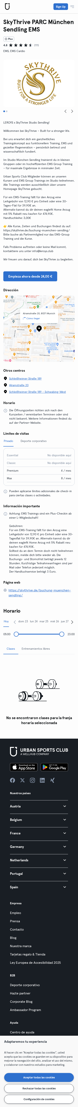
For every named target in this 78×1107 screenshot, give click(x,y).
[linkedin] (42, 780)
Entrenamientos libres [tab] (36, 649)
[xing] (52, 780)
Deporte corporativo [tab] (34, 441)
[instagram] (32, 780)
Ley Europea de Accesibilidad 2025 (35, 962)
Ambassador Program (25, 1010)
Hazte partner (20, 993)
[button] (39, 806)
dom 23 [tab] (23, 621)
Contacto (17, 929)
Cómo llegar (33, 318)
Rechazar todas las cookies (39, 1088)
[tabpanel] (39, 692)
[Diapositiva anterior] (65, 111)
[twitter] (22, 780)
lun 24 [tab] (34, 621)
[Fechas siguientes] (72, 622)
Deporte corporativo (25, 985)
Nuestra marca (20, 946)
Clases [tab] (11, 649)
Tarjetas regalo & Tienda (27, 954)
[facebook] (12, 780)
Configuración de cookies (39, 1099)
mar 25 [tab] (44, 621)
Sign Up (61, 6)
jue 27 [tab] (65, 621)
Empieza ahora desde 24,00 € (30, 276)
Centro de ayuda (22, 1032)
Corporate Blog (21, 1001)
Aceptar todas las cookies (39, 1077)
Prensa (15, 921)
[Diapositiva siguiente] (72, 111)
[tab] (4, 111)
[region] (39, 1071)
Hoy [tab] (6, 621)
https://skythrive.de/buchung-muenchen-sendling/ (40, 592)
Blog (13, 938)
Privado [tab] (8, 441)
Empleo (15, 913)
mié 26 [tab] (54, 621)
